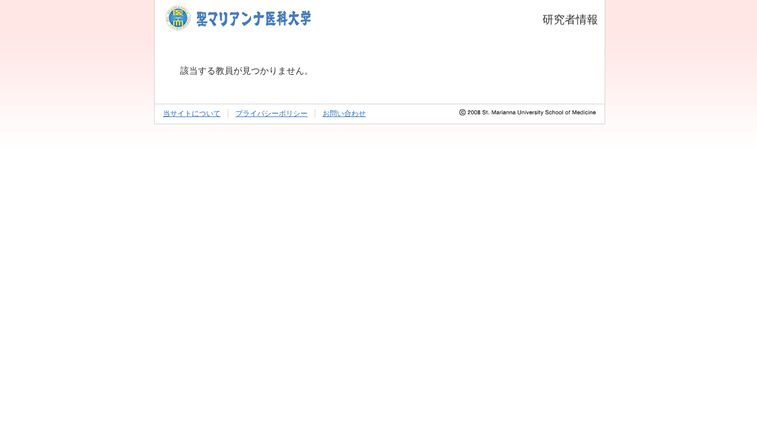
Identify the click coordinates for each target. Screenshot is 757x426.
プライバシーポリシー (272, 113)
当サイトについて (192, 113)
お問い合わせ (344, 113)
